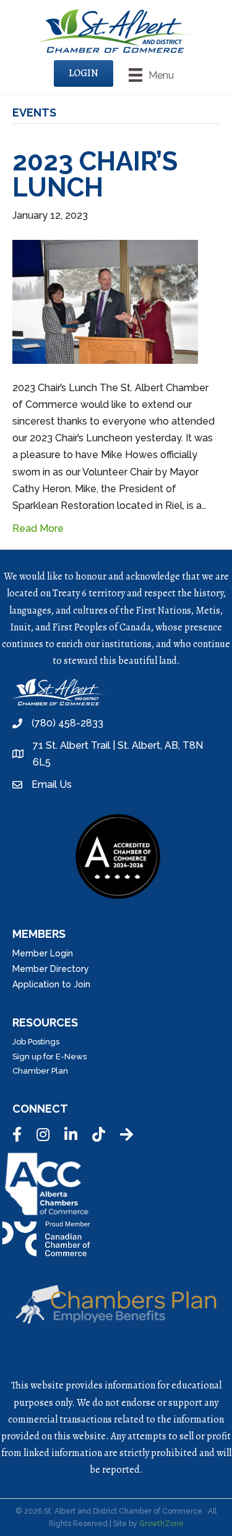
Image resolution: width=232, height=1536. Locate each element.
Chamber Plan (40, 1070)
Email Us (52, 784)
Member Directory (50, 969)
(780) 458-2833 (67, 723)
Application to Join (51, 984)
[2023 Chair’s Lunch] (105, 301)
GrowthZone (161, 1523)
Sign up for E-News (49, 1056)
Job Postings (35, 1041)
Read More (38, 528)
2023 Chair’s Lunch (95, 174)
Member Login (42, 953)
